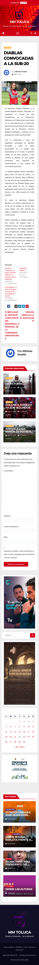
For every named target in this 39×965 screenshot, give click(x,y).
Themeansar (19, 950)
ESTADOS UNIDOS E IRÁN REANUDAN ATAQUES (18, 815)
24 (29, 737)
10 (29, 727)
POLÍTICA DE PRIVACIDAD (19, 960)
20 (11, 737)
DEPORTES (7, 47)
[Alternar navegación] (18, 33)
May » (22, 747)
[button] (31, 33)
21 (15, 737)
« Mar (16, 747)
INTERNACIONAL (10, 809)
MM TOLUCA (19, 22)
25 (33, 737)
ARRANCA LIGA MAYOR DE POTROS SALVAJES (18, 431)
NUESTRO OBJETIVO (10, 955)
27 (11, 742)
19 (6, 737)
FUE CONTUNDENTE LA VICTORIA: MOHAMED (19, 383)
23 (24, 737)
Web (5, 537)
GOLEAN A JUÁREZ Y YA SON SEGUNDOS (19, 406)
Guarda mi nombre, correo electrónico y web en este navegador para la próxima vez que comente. (19, 554)
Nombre (7, 516)
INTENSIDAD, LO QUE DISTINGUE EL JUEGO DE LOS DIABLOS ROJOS (11, 291)
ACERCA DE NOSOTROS (28, 955)
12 (6, 732)
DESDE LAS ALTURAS (18, 889)
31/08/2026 (11, 819)
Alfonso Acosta (21, 72)
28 (15, 742)
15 (20, 732)
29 (20, 742)
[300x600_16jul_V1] (19, 673)
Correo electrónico (11, 527)
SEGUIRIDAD (17, 834)
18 (33, 732)
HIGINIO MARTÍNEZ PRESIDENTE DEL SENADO (17, 864)
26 (6, 742)
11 (33, 727)
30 (24, 742)
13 (11, 732)
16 (24, 732)
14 (15, 732)
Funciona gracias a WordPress (13, 947)
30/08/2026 (11, 868)
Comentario (9, 471)
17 (29, 732)
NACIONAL (9, 834)
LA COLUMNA (9, 886)
